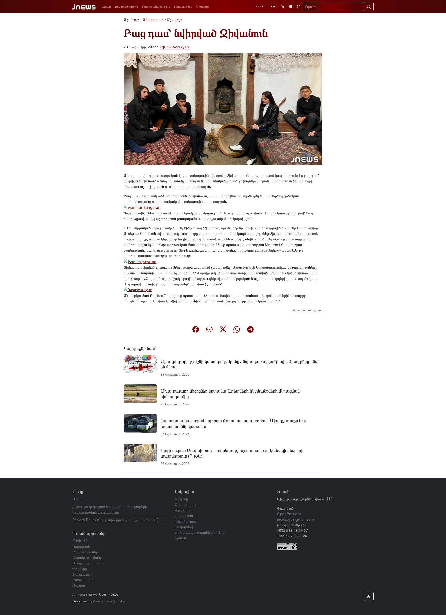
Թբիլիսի (181, 498)
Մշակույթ (203, 6)
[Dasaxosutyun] (138, 289)
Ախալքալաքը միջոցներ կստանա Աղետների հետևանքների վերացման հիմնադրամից (230, 393)
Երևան (180, 537)
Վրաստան (183, 510)
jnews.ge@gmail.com (295, 519)
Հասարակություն (126, 6)
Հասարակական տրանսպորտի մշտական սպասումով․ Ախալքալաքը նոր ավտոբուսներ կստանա (233, 423)
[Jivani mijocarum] (140, 261)
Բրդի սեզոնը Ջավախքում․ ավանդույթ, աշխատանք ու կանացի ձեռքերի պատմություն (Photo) (232, 453)
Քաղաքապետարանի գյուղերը (199, 532)
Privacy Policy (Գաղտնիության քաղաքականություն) (115, 519)
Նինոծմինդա (185, 521)
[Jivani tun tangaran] (142, 206)
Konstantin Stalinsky (109, 601)
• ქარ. (260, 6)
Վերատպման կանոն (307, 310)
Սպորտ (78, 585)
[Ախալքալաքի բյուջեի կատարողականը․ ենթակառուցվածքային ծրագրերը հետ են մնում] (140, 363)
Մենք (76, 498)
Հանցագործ (82, 574)
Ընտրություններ (85, 551)
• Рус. (273, 6)
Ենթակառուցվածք (87, 557)
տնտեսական (82, 579)
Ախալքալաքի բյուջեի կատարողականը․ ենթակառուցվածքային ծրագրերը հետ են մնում (239, 364)
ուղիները (79, 568)
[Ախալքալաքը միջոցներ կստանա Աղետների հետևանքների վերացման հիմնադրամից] (140, 393)
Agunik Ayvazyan (174, 46)
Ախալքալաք (153, 19)
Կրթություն (81, 546)
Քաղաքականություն (156, 6)
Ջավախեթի (184, 526)
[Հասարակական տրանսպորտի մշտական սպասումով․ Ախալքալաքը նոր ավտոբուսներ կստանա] (140, 422)
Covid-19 (80, 540)
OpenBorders (289, 513)
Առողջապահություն (88, 563)
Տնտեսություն (183, 6)
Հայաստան (184, 515)
